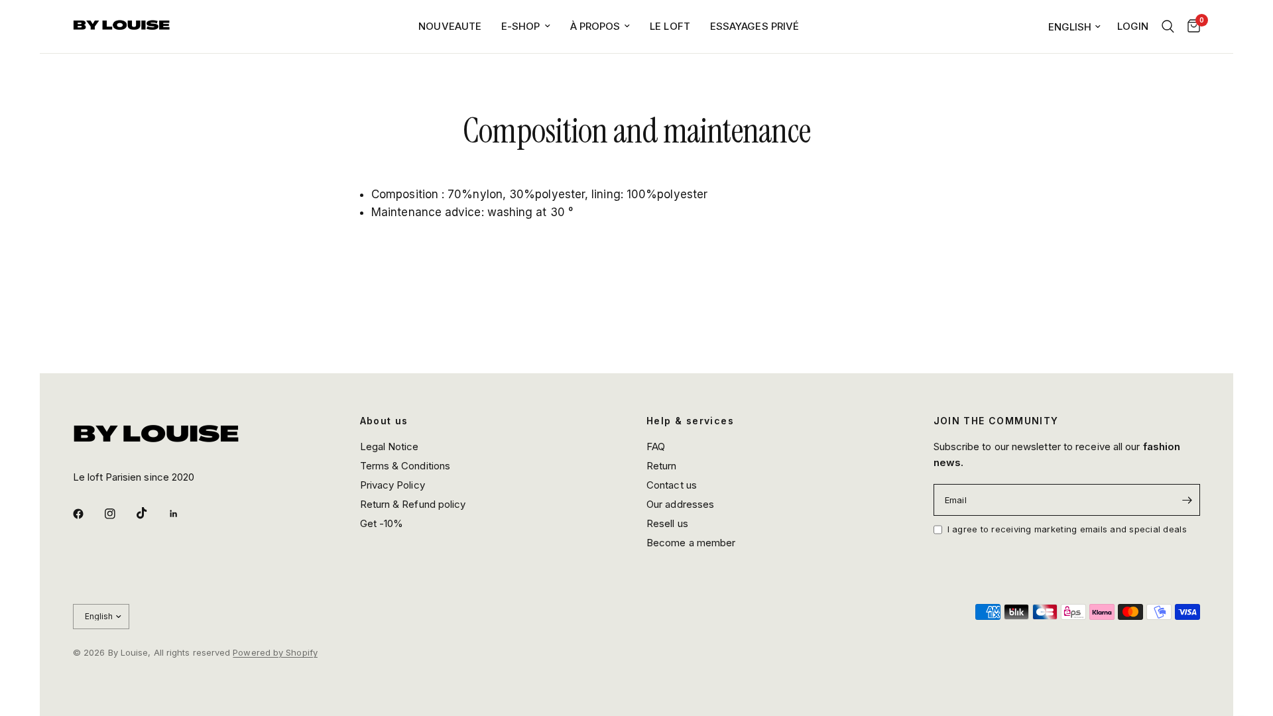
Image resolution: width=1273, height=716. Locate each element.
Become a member (690, 542)
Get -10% (382, 523)
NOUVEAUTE (449, 26)
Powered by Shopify (275, 652)
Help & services (690, 421)
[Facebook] (87, 513)
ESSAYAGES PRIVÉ (754, 26)
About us (384, 421)
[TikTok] (151, 513)
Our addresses (680, 504)
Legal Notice (389, 446)
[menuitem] (449, 26)
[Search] (1168, 26)
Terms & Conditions (405, 465)
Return (661, 465)
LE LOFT (670, 26)
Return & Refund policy (413, 504)
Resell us (667, 523)
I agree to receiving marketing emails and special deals (1067, 529)
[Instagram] (119, 513)
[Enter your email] (1187, 500)
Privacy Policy (392, 485)
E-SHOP (520, 26)
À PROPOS (595, 26)
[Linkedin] (183, 513)
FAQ (655, 446)
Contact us (671, 485)
